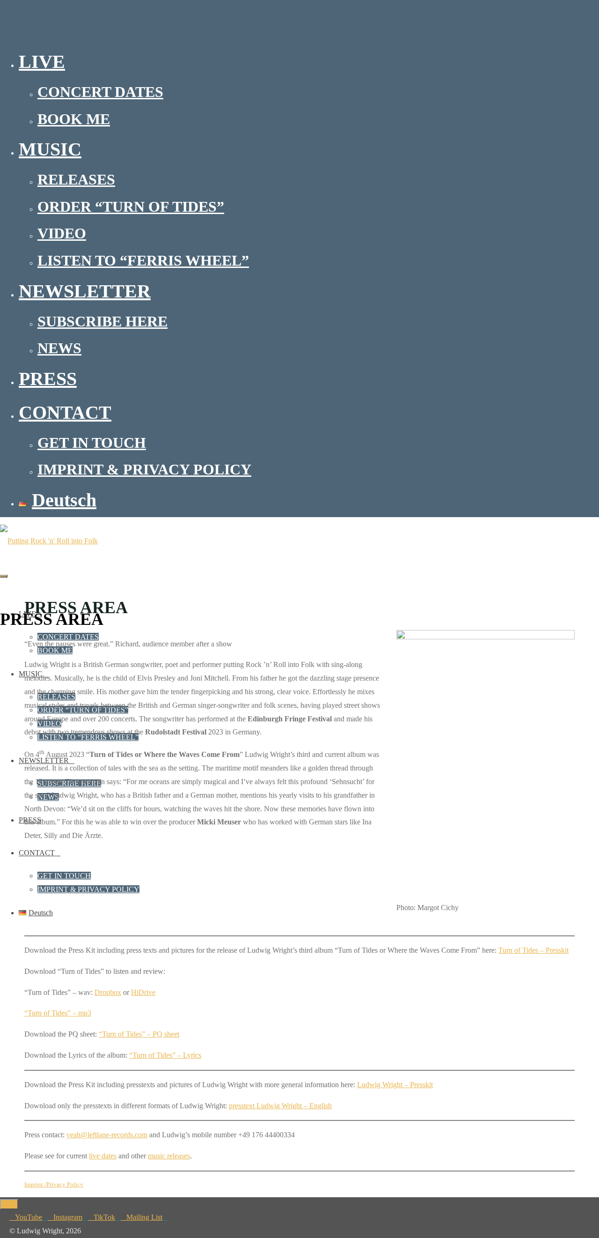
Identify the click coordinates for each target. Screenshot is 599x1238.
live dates (103, 1156)
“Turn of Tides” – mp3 (57, 1013)
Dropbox (108, 992)
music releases (169, 1156)
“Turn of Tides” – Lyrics (165, 1055)
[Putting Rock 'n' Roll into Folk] (49, 541)
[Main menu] (3, 576)
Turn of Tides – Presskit (533, 950)
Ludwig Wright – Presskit (395, 1085)
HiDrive (143, 992)
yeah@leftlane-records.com (106, 1135)
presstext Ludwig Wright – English (280, 1106)
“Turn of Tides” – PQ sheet (139, 1034)
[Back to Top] (9, 1204)
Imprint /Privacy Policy (53, 1184)
